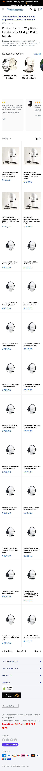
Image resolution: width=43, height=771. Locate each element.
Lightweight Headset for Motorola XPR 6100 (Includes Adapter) (10, 174)
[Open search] (31, 9)
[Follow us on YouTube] (11, 739)
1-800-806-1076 (28, 5)
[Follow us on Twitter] (7, 739)
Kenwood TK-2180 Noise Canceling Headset (10, 344)
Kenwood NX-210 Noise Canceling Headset (10, 263)
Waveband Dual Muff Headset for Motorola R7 (32, 637)
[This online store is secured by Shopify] (7, 688)
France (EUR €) (8, 706)
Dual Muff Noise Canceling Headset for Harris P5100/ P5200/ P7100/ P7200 (31, 594)
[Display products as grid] (36, 139)
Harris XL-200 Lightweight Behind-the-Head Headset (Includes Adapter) (32, 220)
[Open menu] (3, 9)
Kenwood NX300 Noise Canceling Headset (10, 426)
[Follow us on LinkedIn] (15, 739)
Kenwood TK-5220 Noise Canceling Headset (10, 592)
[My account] (35, 9)
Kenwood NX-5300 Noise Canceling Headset (10, 467)
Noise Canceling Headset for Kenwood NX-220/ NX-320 (10, 638)
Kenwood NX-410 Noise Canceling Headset (31, 508)
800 (28, 724)
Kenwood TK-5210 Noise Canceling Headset (10, 304)
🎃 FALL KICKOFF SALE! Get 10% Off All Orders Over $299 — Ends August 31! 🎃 (21, 2)
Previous (8, 651)
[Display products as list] (40, 139)
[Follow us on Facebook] (3, 739)
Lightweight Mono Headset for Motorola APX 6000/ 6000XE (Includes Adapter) (10, 220)
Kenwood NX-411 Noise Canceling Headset (9, 508)
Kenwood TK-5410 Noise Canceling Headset (32, 344)
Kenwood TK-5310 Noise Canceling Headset (32, 385)
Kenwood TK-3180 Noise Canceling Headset (32, 304)
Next (36, 651)
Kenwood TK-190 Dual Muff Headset (31, 263)
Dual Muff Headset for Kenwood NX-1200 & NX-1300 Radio (32, 550)
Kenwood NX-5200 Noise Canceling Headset (32, 467)
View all (37, 54)
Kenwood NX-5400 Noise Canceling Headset (32, 426)
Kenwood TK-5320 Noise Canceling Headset (10, 385)
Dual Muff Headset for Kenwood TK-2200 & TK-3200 (10, 550)
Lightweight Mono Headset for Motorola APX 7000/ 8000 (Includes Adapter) (32, 175)
